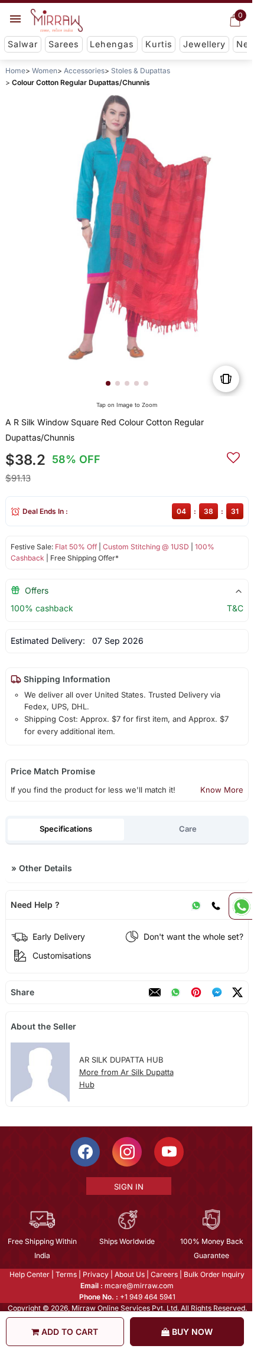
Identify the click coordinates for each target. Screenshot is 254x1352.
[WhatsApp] (196, 904)
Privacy (95, 1274)
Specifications (66, 828)
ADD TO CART (68, 1332)
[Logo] (57, 20)
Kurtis (158, 44)
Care (188, 828)
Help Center (29, 1274)
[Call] (215, 904)
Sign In (127, 1186)
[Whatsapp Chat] (240, 906)
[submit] (233, 456)
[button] (108, 383)
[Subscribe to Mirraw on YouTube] (168, 1152)
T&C (235, 608)
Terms (65, 1274)
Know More (221, 789)
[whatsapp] (175, 992)
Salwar (23, 44)
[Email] (155, 992)
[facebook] (217, 992)
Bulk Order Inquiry (213, 1274)
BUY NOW (191, 1332)
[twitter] (237, 992)
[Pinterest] (196, 992)
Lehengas (112, 44)
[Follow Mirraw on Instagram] (126, 1152)
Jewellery (204, 44)
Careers (163, 1274)
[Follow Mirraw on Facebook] (84, 1152)
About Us (129, 1274)
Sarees (63, 44)
